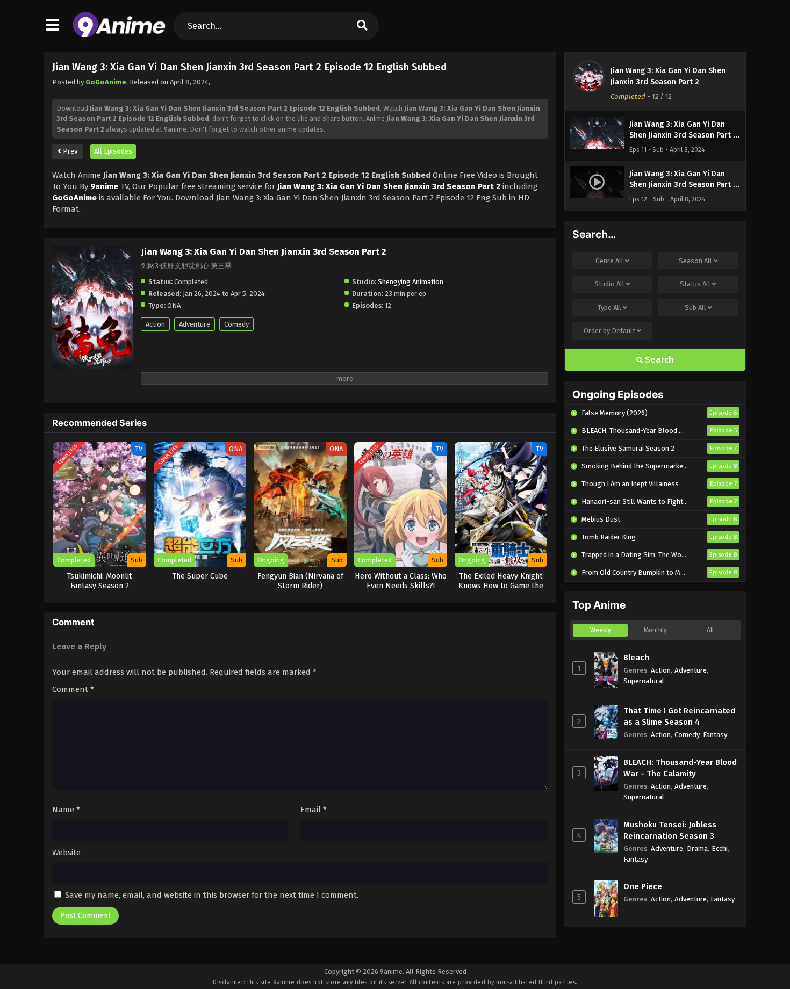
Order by (609, 331)
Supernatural (643, 681)
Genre (609, 261)
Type (609, 308)
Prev (69, 151)
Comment (73, 689)
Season (695, 261)
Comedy (236, 324)
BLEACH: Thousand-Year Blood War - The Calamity (680, 767)
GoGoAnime (105, 82)
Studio (609, 284)
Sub (695, 308)
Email (313, 809)
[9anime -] (119, 35)
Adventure (194, 324)
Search (658, 359)
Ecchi (720, 848)
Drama (697, 848)
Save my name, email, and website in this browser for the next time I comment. (211, 895)
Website (66, 852)
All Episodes (113, 151)
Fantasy (715, 735)
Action (155, 324)
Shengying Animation (410, 282)
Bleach (636, 657)
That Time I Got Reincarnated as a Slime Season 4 (679, 716)
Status (695, 284)
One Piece (642, 886)
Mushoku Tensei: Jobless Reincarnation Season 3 (669, 830)
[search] (362, 26)
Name (66, 809)
